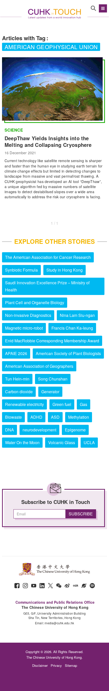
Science (14, 130)
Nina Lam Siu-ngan (77, 315)
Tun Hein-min (17, 379)
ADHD (36, 417)
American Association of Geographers (39, 366)
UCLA (89, 442)
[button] (102, 8)
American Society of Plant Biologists (68, 353)
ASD (55, 417)
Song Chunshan (52, 379)
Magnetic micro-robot (24, 328)
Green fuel (61, 404)
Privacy (56, 665)
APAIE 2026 (16, 353)
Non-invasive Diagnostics (28, 315)
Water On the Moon (22, 442)
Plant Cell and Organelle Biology (34, 302)
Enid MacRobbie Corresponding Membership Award (52, 341)
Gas (83, 404)
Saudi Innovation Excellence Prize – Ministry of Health (47, 286)
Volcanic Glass (61, 442)
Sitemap (71, 665)
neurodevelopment (39, 430)
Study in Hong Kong (64, 270)
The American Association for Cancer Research (48, 257)
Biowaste (13, 417)
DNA (9, 430)
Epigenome (75, 430)
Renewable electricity (24, 404)
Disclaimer (40, 665)
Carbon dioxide (19, 391)
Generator (50, 391)
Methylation (78, 417)
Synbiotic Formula (21, 270)
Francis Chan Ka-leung (72, 328)
